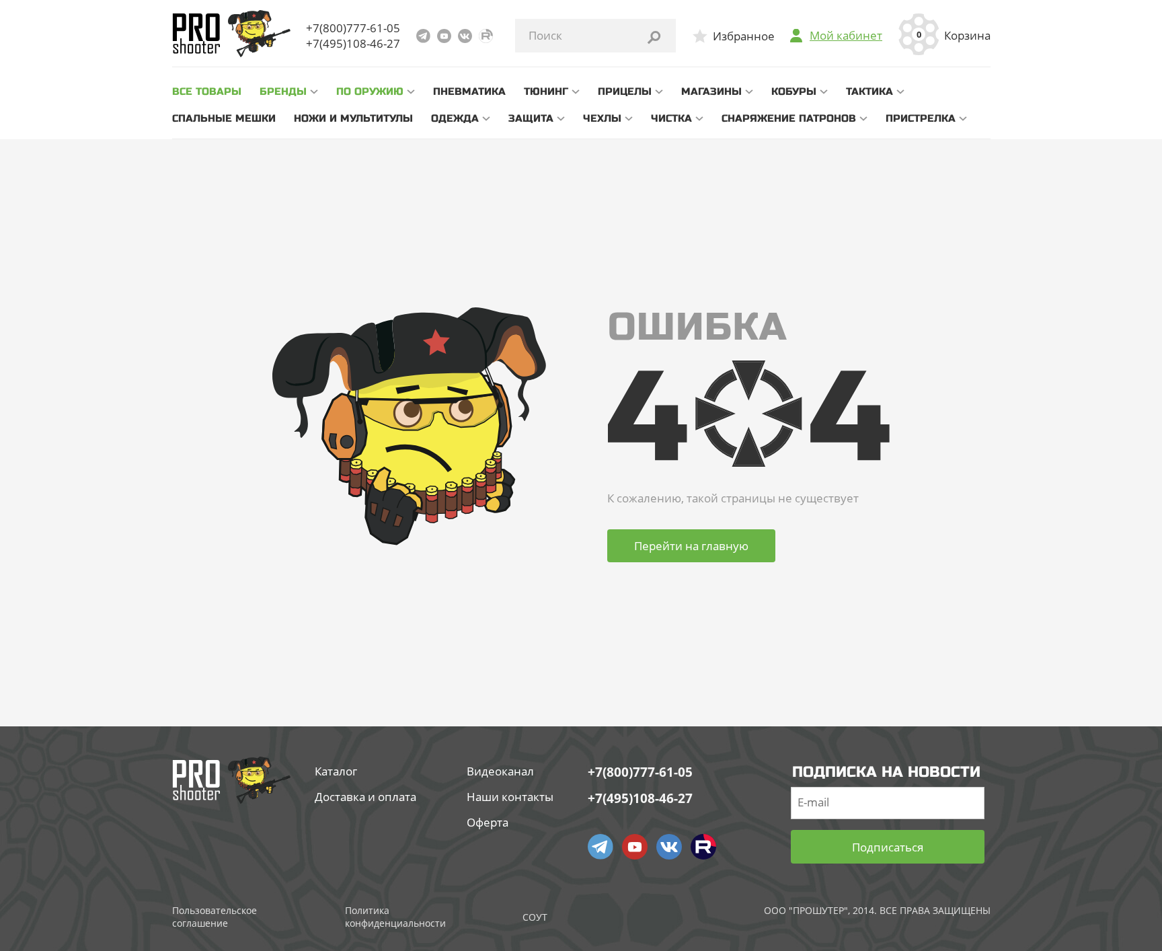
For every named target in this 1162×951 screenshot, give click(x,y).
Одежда (455, 118)
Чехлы (602, 118)
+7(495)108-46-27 (353, 43)
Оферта (487, 822)
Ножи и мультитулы (353, 118)
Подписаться (887, 847)
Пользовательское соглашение (214, 916)
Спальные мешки (224, 118)
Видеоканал (500, 771)
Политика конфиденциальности (395, 916)
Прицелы (625, 91)
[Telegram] (423, 36)
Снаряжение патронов (789, 118)
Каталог (336, 771)
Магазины (711, 91)
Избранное (744, 36)
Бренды (283, 91)
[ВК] (465, 36)
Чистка (671, 118)
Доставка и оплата (365, 796)
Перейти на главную (691, 546)
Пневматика (469, 91)
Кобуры (793, 91)
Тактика (869, 91)
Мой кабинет (846, 35)
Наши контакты (510, 796)
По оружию (369, 91)
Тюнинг (546, 91)
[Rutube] (486, 36)
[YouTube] (444, 36)
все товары (206, 91)
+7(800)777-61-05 (353, 28)
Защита (530, 118)
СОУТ (534, 917)
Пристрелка (921, 118)
